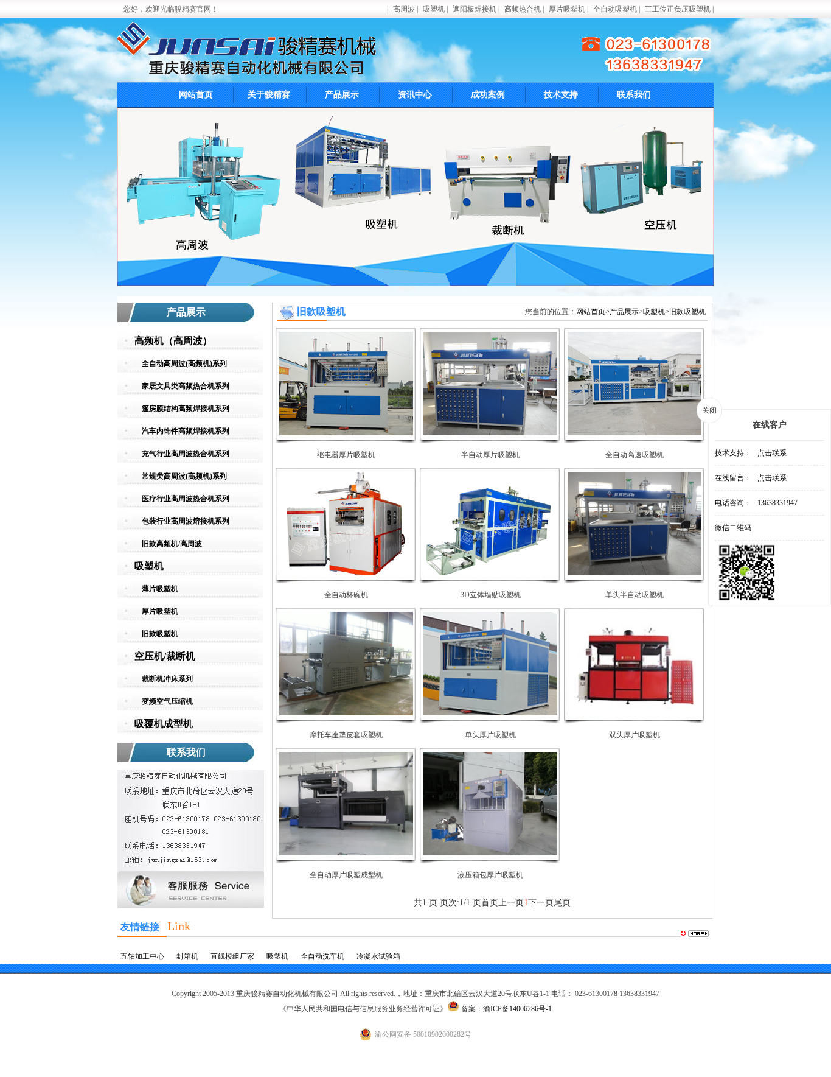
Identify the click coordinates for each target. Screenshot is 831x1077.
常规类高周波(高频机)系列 (184, 476)
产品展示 (342, 94)
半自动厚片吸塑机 (490, 455)
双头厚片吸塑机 (634, 735)
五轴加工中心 (142, 956)
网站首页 (196, 94)
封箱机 (187, 956)
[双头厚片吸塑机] (634, 713)
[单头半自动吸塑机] (634, 573)
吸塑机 (434, 9)
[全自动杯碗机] (346, 573)
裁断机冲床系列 (167, 679)
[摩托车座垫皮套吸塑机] (346, 713)
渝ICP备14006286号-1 (517, 1009)
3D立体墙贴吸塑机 (491, 595)
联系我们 (634, 94)
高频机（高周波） (173, 340)
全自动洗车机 (322, 956)
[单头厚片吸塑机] (490, 713)
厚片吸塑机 (567, 9)
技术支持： (733, 453)
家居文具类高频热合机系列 (185, 386)
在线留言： (733, 478)
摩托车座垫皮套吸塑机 (346, 735)
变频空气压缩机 (167, 701)
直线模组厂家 (232, 956)
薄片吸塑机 (160, 588)
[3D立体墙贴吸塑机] (490, 573)
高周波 (404, 9)
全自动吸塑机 (615, 9)
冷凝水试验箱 (378, 956)
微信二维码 (733, 528)
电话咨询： (733, 503)
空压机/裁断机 (164, 656)
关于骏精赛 (269, 94)
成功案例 (488, 94)
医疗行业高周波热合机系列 (185, 498)
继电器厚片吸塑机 (346, 455)
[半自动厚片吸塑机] (490, 433)
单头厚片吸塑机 (490, 735)
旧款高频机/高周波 (172, 543)
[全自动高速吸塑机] (634, 433)
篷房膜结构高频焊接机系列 (185, 408)
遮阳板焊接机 (474, 9)
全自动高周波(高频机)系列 (184, 363)
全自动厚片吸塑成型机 (346, 875)
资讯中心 (415, 94)
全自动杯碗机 (346, 595)
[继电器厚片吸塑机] (346, 433)
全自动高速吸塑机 (634, 455)
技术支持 (561, 94)
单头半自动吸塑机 (634, 595)
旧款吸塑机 (160, 634)
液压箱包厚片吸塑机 (490, 875)
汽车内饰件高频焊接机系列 (185, 431)
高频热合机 (522, 9)
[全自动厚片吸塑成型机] (346, 853)
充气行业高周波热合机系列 (185, 453)
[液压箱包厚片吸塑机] (490, 853)
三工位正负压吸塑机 (678, 9)
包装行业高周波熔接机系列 (185, 521)
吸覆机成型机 (163, 723)
